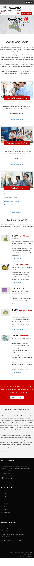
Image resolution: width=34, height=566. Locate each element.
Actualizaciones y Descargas (12, 201)
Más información (16, 119)
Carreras (4, 509)
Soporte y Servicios (10, 194)
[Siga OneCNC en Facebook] (2, 478)
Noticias (4, 500)
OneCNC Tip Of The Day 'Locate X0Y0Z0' (12, 540)
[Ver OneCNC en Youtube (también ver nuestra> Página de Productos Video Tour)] (11, 478)
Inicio (3, 493)
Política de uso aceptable (27, 552)
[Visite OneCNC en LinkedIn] (8, 478)
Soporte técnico (9, 204)
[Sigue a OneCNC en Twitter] (5, 478)
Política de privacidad (15, 552)
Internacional (4, 13)
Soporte (4, 506)
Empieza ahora (17, 397)
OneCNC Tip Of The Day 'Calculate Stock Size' (13, 534)
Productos (5, 496)
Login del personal (28, 554)
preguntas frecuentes (11, 197)
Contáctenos (5, 512)
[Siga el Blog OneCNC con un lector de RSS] (14, 478)
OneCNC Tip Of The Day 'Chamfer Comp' (12, 528)
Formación (4, 503)
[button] (29, 2)
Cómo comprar (26, 13)
